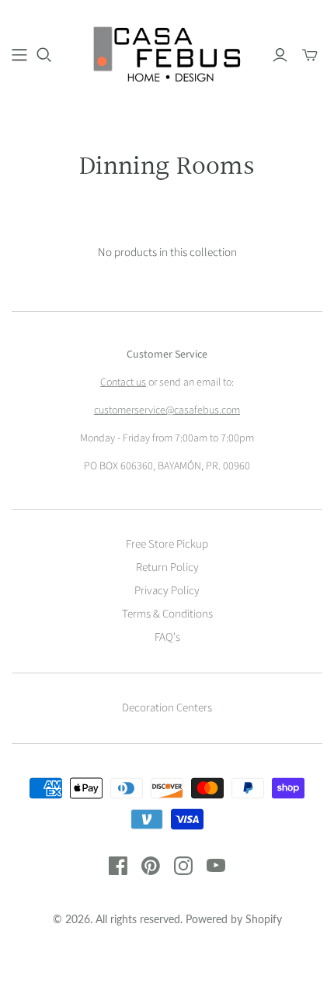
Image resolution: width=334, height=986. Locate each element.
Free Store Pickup (167, 544)
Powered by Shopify (234, 918)
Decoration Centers (167, 708)
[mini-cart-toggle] (309, 55)
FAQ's (167, 637)
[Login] (280, 55)
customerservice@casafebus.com (167, 410)
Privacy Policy (167, 591)
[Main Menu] (19, 55)
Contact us (123, 382)
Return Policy (167, 567)
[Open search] (44, 55)
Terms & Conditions (167, 614)
